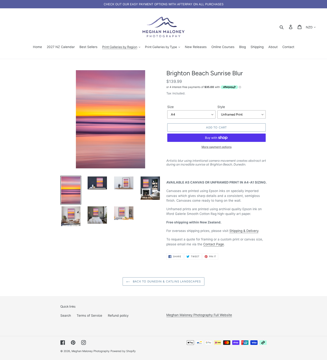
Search (65, 315)
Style (221, 107)
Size (170, 107)
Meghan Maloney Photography (91, 351)
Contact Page (213, 244)
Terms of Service (89, 315)
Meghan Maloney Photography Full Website (199, 315)
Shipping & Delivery (243, 231)
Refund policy (118, 315)
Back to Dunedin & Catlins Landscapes (166, 281)
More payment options (217, 147)
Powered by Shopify (123, 351)
